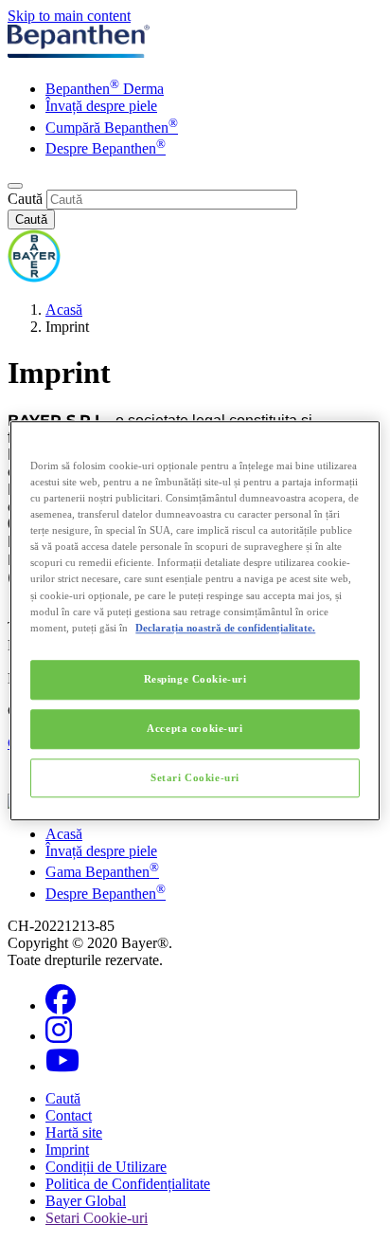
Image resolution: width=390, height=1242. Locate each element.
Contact (68, 1115)
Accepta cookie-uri (194, 728)
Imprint (67, 1150)
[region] (194, 620)
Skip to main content (69, 16)
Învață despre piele (101, 106)
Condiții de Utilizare (106, 1167)
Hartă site (73, 1132)
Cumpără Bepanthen (111, 127)
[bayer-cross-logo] (34, 277)
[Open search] (15, 186)
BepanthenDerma (104, 89)
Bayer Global (85, 1201)
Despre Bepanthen (105, 148)
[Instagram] (58, 1036)
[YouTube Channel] (62, 1066)
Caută (25, 199)
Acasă (63, 309)
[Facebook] (60, 1005)
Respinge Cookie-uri (195, 679)
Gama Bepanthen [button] (102, 872)
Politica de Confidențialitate (127, 1184)
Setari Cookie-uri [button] (96, 1218)
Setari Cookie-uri (195, 777)
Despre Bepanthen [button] (105, 894)
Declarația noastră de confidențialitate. (225, 627)
